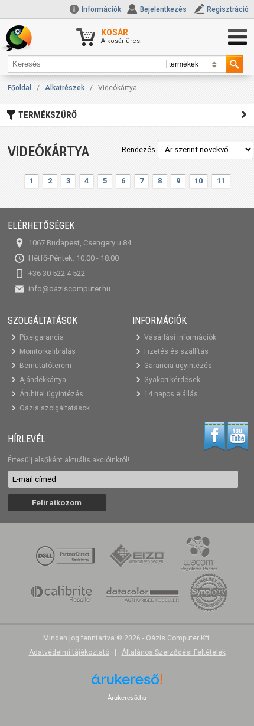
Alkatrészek (64, 88)
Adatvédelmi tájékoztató (69, 652)
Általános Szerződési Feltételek (174, 652)
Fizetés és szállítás (176, 351)
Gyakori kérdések (172, 380)
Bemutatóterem (45, 366)
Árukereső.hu (127, 697)
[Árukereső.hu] (127, 683)
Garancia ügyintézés (178, 366)
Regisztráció (228, 9)
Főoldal (19, 88)
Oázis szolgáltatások (54, 408)
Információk (100, 9)
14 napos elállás (171, 394)
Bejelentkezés (163, 9)
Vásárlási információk (180, 337)
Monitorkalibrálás (47, 351)
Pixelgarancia (41, 337)
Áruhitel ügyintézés (51, 394)
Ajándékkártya (42, 380)
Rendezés (138, 150)
